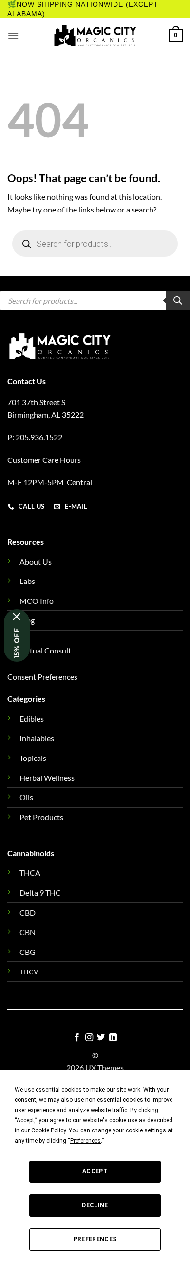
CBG (27, 951)
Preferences (95, 1239)
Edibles (31, 718)
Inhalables (36, 737)
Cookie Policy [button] (48, 1130)
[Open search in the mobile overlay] (95, 244)
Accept (95, 1171)
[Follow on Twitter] (101, 1037)
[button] (13, 36)
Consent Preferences (42, 676)
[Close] (16, 616)
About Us (35, 561)
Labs (27, 580)
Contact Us (26, 381)
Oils (26, 797)
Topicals (32, 757)
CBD (27, 912)
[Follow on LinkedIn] (113, 1037)
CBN (27, 931)
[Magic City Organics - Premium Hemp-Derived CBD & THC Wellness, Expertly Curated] (95, 35)
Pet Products (41, 817)
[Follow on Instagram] (89, 1037)
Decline (95, 1205)
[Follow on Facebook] (77, 1037)
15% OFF (16, 643)
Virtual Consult (45, 650)
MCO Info (36, 600)
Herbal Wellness (47, 777)
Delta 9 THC (40, 892)
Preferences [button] (85, 1140)
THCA (29, 872)
